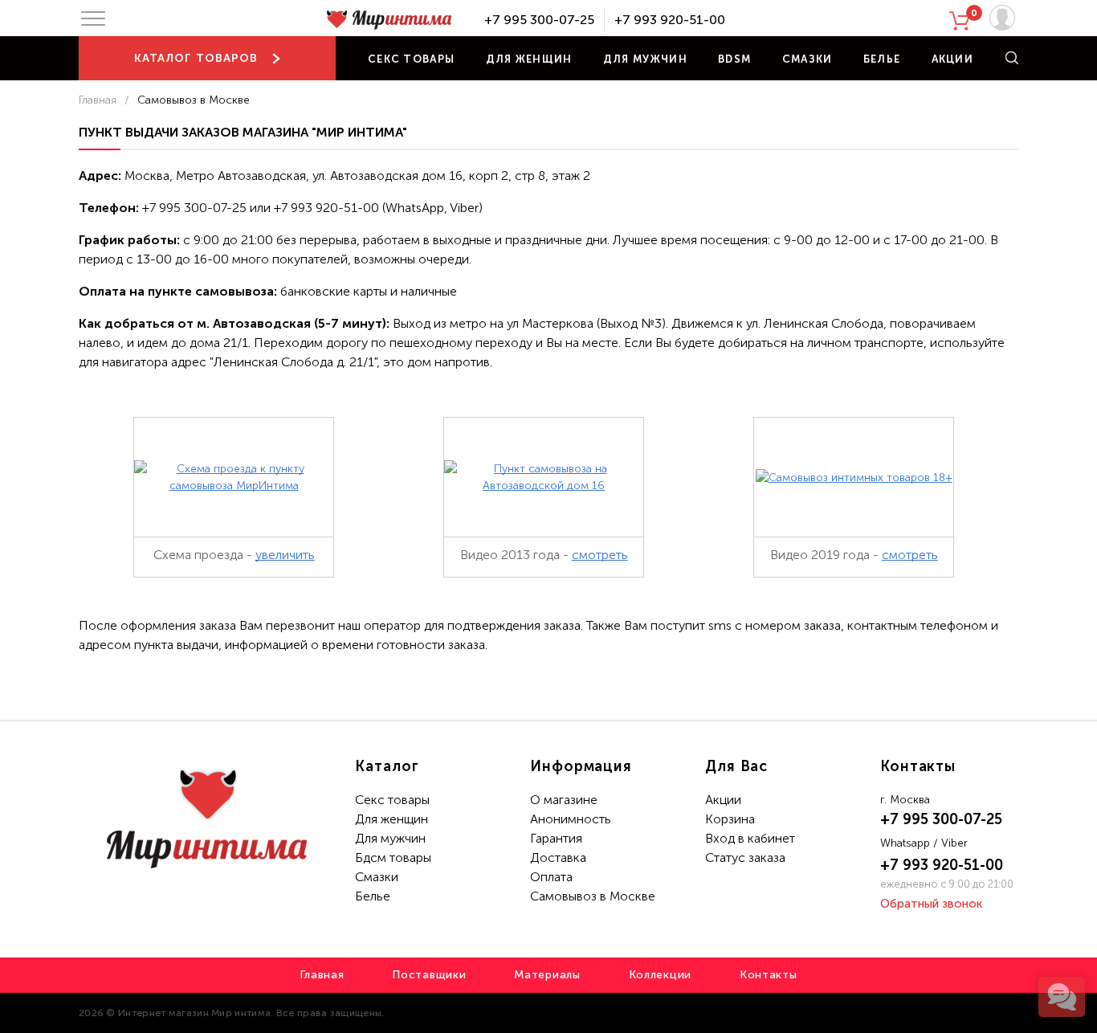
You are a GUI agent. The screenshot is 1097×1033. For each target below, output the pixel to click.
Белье (882, 59)
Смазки (807, 59)
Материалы (547, 975)
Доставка (558, 857)
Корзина (730, 819)
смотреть (600, 554)
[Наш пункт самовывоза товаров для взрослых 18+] (233, 477)
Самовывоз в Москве (592, 896)
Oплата (551, 876)
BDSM (734, 59)
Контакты (768, 975)
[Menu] (93, 18)
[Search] (1011, 57)
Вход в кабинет (750, 838)
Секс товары (411, 59)
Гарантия (556, 838)
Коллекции (660, 975)
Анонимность (570, 819)
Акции (953, 59)
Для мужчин (645, 59)
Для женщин (529, 59)
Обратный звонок (931, 903)
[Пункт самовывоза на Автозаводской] (543, 477)
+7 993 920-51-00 (669, 19)
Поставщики (429, 975)
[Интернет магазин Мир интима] (388, 20)
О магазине (563, 799)
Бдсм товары (393, 857)
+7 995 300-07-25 (539, 19)
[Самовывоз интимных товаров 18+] (854, 477)
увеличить (285, 554)
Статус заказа (745, 857)
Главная (97, 100)
